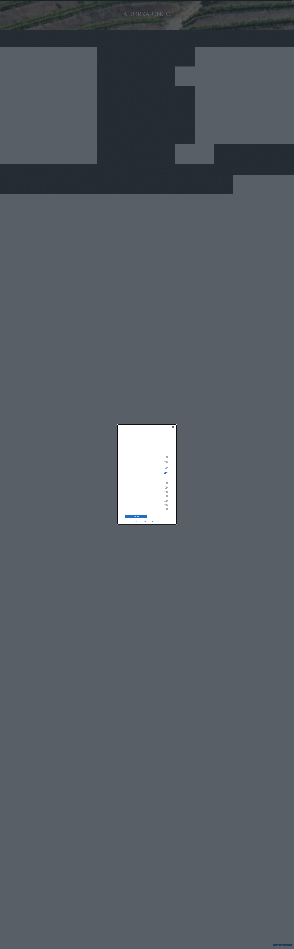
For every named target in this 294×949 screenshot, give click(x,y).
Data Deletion (138, 521)
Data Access (147, 521)
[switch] (166, 457)
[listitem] (147, 454)
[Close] (173, 427)
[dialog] (147, 475)
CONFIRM (136, 516)
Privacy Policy (155, 521)
